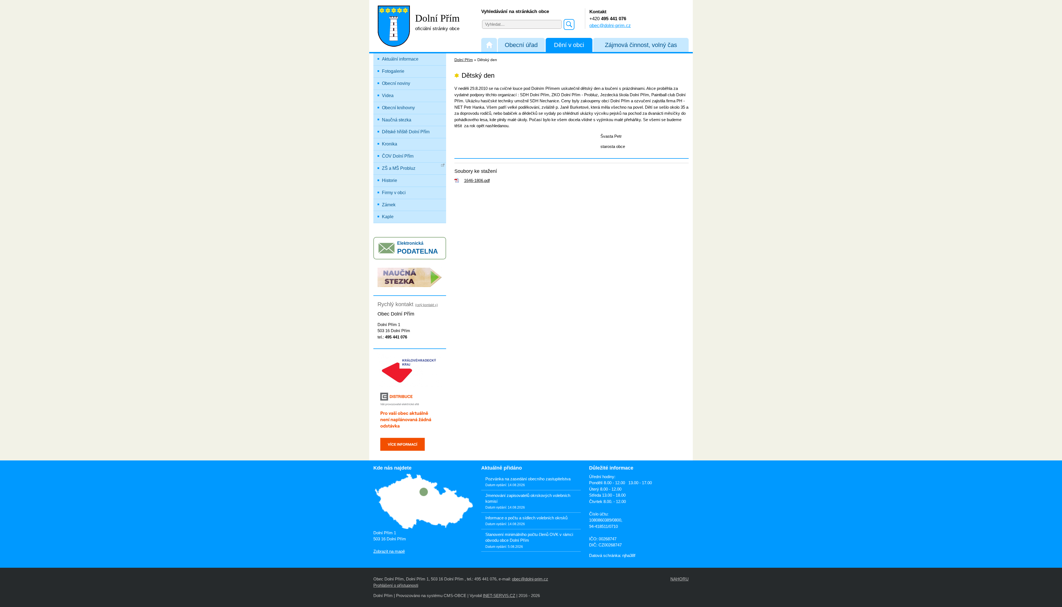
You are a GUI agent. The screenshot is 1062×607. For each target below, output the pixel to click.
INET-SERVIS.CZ (499, 595)
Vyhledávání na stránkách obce (515, 11)
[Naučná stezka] (410, 277)
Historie (389, 180)
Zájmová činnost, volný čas (641, 44)
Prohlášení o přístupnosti (395, 585)
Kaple (388, 216)
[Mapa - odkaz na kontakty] (423, 502)
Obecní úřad (521, 44)
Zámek (388, 204)
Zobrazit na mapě (389, 551)
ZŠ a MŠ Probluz (398, 168)
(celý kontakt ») (426, 305)
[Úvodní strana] (489, 45)
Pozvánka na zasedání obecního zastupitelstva (528, 478)
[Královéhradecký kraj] (410, 370)
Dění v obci (569, 44)
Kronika (389, 144)
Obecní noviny (396, 83)
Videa (388, 95)
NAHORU (679, 579)
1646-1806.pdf (477, 180)
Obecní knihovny (398, 107)
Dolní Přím (463, 60)
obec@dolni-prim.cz (610, 25)
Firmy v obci (394, 192)
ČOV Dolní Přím (397, 156)
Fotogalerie (393, 71)
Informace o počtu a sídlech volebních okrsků (526, 517)
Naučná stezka (396, 120)
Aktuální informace (400, 59)
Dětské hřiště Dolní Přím (406, 131)
